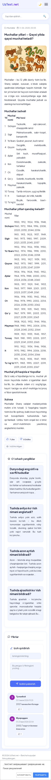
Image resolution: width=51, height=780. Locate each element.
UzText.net (11, 4)
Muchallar (11, 28)
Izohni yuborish (27, 683)
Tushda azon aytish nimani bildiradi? (22, 552)
